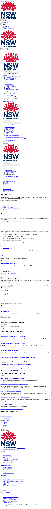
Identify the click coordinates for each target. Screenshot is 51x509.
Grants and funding (9, 84)
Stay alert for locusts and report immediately (9, 350)
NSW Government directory (8, 473)
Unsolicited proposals (7, 502)
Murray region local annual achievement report (10, 391)
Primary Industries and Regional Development (12, 487)
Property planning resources (6, 404)
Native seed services (5, 255)
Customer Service (6, 482)
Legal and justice (8, 87)
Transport (5, 489)
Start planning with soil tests (7, 248)
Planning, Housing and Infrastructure (10, 485)
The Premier (5, 494)
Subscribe (2, 328)
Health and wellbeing (9, 85)
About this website (5, 465)
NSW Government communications (10, 501)
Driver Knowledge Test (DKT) (9, 457)
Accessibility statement (7, 468)
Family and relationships (10, 82)
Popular (2, 451)
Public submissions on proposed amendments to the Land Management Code (16, 397)
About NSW (7, 167)
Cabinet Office (6, 477)
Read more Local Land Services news (10, 370)
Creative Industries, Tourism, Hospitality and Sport (13, 481)
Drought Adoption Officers (5, 282)
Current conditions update (7, 300)
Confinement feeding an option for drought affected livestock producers (15, 364)
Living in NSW (7, 75)
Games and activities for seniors (9, 462)
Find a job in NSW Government (9, 499)
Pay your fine (5, 458)
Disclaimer (5, 470)
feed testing (5, 227)
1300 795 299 (6, 420)
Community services (9, 77)
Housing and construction (10, 86)
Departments (3, 475)
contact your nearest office (17, 221)
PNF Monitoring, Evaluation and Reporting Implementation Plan (14, 384)
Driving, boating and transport (11, 78)
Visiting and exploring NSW (11, 171)
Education (5, 483)
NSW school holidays (9, 173)
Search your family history (8, 460)
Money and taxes (8, 131)
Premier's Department (7, 486)
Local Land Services (21, 448)
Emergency (7, 80)
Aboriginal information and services (12, 76)
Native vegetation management (8, 263)
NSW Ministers (6, 495)
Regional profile (4, 311)
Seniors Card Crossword (8, 453)
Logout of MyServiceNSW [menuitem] (8, 28)
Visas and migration (9, 90)
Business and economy (9, 127)
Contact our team (25, 413)
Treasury (4, 490)
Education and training (9, 79)
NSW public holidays (9, 172)
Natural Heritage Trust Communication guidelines (13, 378)
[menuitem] (6, 26)
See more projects (4, 290)
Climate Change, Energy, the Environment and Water (13, 479)
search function (7, 418)
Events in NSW (8, 170)
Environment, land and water (11, 81)
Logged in (4, 24)
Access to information (7, 467)
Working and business (8, 124)
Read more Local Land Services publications (11, 409)
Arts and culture (8, 169)
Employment (8, 129)
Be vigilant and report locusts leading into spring (12, 336)
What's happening (7, 166)
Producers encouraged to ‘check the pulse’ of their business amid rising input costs (17, 357)
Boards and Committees (7, 498)
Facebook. (7, 324)
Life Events (7, 88)
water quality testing (7, 225)
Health (4, 484)
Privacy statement (6, 472)
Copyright (5, 469)
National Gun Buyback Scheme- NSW (10, 459)
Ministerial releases (6, 461)
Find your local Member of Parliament (10, 497)
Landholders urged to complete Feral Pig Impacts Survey (12, 343)
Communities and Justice (8, 480)
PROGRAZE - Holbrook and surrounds (8, 273)
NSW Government (5, 492)
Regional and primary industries (11, 89)
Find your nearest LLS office (6, 416)
